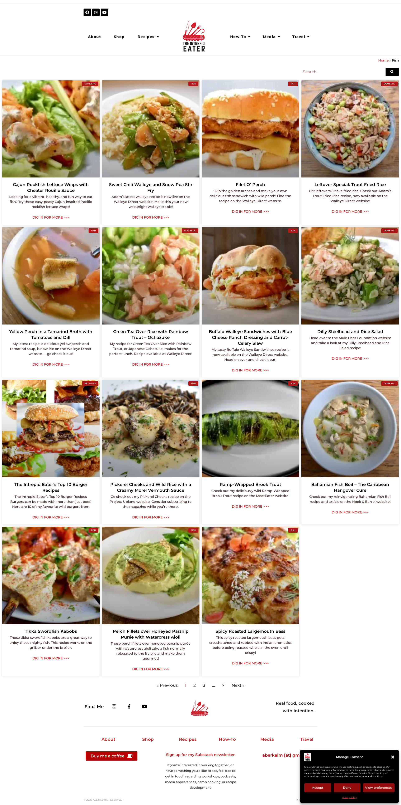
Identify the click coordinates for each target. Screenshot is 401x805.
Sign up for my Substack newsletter (200, 754)
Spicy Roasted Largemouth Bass (250, 631)
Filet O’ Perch (250, 184)
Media (269, 37)
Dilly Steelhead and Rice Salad (350, 331)
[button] (393, 757)
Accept (317, 788)
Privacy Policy (349, 797)
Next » (238, 685)
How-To (238, 37)
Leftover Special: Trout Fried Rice (350, 184)
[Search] (392, 72)
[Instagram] (96, 12)
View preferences (378, 788)
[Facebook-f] (129, 706)
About (94, 37)
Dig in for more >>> (50, 217)
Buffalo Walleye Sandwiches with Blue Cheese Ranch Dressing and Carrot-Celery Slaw (250, 337)
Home (383, 60)
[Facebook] (87, 12)
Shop (119, 37)
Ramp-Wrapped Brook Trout (250, 484)
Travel (298, 37)
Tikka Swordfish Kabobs (51, 631)
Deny (347, 788)
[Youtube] (104, 12)
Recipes (146, 37)
